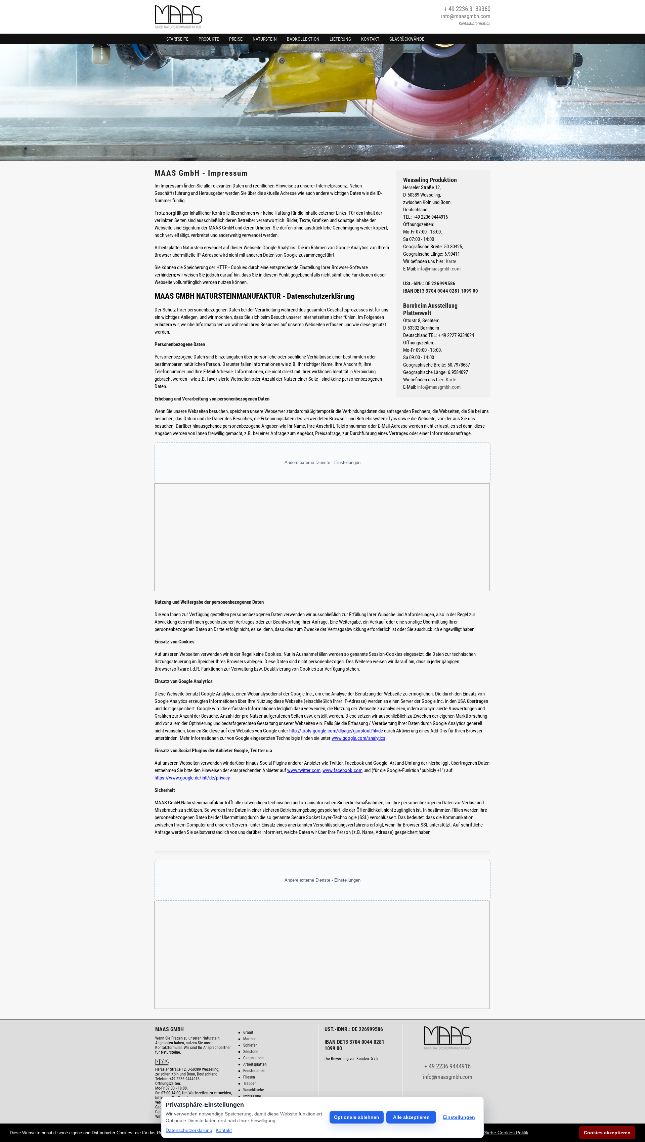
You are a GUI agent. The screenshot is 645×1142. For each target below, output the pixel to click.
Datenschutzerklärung (189, 1130)
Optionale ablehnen (356, 1117)
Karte (451, 261)
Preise (236, 39)
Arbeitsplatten (255, 1064)
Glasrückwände (406, 39)
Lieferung (340, 39)
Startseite (177, 39)
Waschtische (253, 1090)
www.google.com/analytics (358, 738)
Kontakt (370, 39)
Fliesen (249, 1077)
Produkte (209, 39)
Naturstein (265, 39)
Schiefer (250, 1045)
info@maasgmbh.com (465, 16)
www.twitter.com (303, 770)
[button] (506, 1133)
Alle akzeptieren (411, 1117)
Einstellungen (459, 1117)
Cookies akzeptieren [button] (607, 1132)
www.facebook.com (342, 770)
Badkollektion (303, 39)
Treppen (250, 1083)
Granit (248, 1032)
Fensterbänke (254, 1070)
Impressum (252, 1096)
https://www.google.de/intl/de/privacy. (193, 778)
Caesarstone (253, 1058)
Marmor (249, 1039)
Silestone (250, 1051)
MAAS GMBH (169, 1029)
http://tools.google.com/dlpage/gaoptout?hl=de (336, 731)
